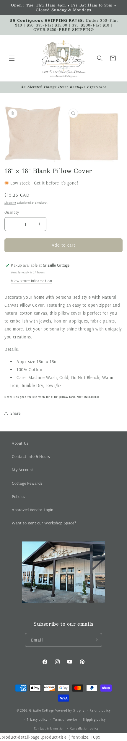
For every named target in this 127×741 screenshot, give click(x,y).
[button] (11, 58)
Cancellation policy (84, 728)
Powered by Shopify (69, 710)
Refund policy (100, 710)
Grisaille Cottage (41, 710)
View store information (31, 280)
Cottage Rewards (27, 483)
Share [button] (15, 413)
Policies (18, 496)
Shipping (10, 203)
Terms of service (65, 719)
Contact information (49, 728)
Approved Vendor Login (32, 509)
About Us (20, 443)
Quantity (11, 212)
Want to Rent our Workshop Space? (44, 523)
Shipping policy (94, 719)
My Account (22, 469)
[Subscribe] (95, 640)
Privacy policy (37, 719)
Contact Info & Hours (31, 456)
